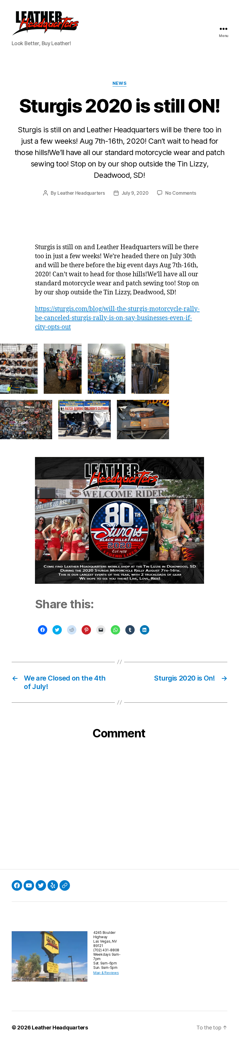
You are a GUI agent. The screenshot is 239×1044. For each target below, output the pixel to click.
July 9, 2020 (135, 193)
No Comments (180, 193)
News (119, 83)
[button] (45, 24)
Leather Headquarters (81, 193)
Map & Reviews (106, 973)
